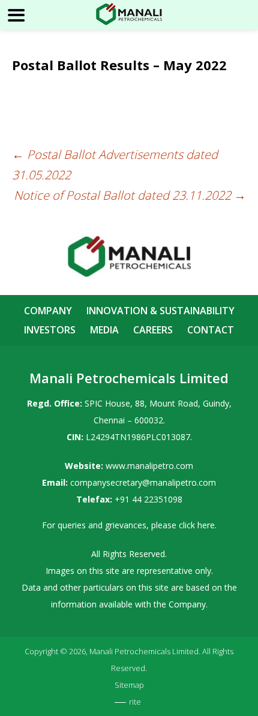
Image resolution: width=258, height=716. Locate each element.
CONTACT (210, 329)
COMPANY (48, 310)
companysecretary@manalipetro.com (143, 482)
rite (135, 701)
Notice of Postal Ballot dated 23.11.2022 (130, 195)
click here (197, 525)
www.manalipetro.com (149, 465)
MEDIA (104, 329)
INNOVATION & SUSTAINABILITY (160, 310)
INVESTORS (50, 329)
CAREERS (153, 329)
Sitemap (129, 684)
